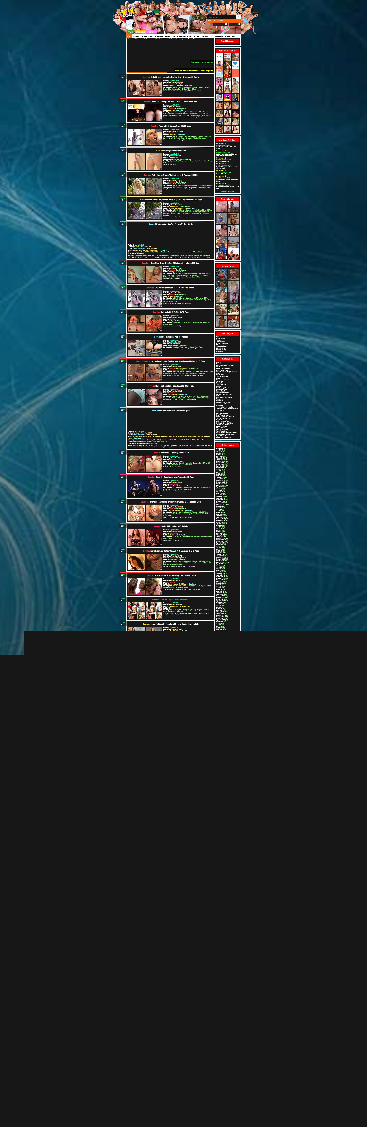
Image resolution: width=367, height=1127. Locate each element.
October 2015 (219, 657)
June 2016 (219, 644)
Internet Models (147, 36)
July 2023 (218, 508)
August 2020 (219, 564)
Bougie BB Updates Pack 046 (175, 942)
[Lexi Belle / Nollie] (219, 105)
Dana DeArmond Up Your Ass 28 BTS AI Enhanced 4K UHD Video (175, 550)
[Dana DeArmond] (235, 81)
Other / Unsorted (220, 348)
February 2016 (220, 650)
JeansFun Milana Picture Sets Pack (175, 336)
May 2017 (218, 626)
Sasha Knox (171, 110)
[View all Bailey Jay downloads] (227, 749)
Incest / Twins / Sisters (222, 404)
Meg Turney (184, 780)
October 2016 (219, 637)
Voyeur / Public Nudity (222, 436)
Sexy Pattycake (185, 682)
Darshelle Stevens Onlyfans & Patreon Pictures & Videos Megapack (226, 155)
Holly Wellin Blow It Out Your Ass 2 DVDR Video (227, 187)
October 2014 (219, 676)
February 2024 (220, 496)
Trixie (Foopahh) (151, 1018)
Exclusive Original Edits (182, 113)
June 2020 (219, 567)
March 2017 (219, 629)
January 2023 (219, 517)
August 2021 (219, 544)
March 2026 (219, 456)
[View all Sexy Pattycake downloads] (227, 725)
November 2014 (220, 674)
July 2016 (218, 642)
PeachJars (184, 731)
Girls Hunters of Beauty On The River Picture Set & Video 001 (175, 844)
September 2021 (220, 543)
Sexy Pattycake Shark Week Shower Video (174, 673)
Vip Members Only (221, 350)
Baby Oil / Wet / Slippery (180, 683)
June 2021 (218, 548)
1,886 (145, 1106)
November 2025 (220, 463)
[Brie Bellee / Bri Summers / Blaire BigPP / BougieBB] (235, 105)
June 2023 (219, 509)
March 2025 (219, 475)
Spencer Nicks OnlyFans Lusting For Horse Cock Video (175, 648)
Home (129, 36)
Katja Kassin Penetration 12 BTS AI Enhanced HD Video (175, 287)
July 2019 (218, 585)
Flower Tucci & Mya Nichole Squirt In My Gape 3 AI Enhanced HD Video (175, 501)
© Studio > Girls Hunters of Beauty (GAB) (180, 829)
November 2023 (220, 501)
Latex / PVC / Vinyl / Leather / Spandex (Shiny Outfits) (194, 115)
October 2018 (219, 599)
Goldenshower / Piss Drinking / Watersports (224, 398)
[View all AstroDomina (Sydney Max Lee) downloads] (227, 718)
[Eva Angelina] (219, 89)
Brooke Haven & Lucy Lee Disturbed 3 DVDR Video (175, 1057)
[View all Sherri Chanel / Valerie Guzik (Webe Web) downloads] (227, 710)
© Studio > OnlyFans (139, 250)
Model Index (219, 36)
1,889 (159, 1106)
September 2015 (220, 658)
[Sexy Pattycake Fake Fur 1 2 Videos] (233, 274)
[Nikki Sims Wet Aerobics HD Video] (221, 286)
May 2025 (218, 472)
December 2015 (220, 654)
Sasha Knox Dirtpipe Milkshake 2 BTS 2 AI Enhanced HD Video (175, 101)
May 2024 (218, 492)
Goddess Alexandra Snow (175, 486)
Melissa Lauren (172, 184)
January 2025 (219, 479)
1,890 (163, 1106)
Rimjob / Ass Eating (221, 420)
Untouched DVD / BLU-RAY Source (195, 138)
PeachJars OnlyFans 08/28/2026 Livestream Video (175, 722)
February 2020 (220, 573)
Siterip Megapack (152, 248)
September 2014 (220, 678)
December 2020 (220, 557)
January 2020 (219, 575)
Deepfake (218, 386)
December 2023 (220, 500)
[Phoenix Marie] (235, 89)
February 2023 (220, 516)
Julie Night (171, 321)
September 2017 (220, 620)
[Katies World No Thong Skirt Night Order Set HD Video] (233, 309)
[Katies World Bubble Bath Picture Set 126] (221, 321)
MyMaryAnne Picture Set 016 (175, 150)
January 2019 (219, 594)
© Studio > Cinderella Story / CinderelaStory (181, 902)
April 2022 (219, 532)
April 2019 (219, 589)
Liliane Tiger (171, 272)
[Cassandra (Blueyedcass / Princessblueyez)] (219, 129)
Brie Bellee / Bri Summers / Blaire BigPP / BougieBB (196, 951)
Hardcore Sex (176, 89)
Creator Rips (140, 253)
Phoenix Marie (172, 134)
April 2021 (219, 551)
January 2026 (219, 460)
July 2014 (218, 681)
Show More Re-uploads (227, 191)
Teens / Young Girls (204, 187)
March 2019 (219, 591)
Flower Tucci (171, 510)
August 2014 (219, 679)
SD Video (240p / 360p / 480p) (176, 138)
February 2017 (220, 631)
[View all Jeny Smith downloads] (219, 765)
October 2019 (219, 580)
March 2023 (219, 514)
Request (227, 36)
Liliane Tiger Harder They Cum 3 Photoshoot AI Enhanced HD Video (175, 263)
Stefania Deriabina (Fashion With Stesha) (180, 632)
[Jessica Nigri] (219, 81)
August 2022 (219, 525)
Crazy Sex (197, 36)
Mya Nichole (180, 510)
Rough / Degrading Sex (222, 421)
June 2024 (219, 490)
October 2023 (220, 503)
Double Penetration (221, 389)
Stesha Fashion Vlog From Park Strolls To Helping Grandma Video (175, 623)
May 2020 (218, 569)
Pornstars (159, 36)
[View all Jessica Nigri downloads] (219, 749)
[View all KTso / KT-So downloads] (219, 710)
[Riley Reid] (227, 89)
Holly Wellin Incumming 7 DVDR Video (175, 452)
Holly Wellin (171, 461)
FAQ (233, 36)
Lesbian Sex (165, 440)
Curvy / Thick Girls (198, 136)
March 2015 (219, 668)
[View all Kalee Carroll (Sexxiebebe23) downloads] (235, 749)
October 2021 (219, 541)
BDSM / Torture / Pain (222, 370)
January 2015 (219, 671)
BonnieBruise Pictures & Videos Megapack (174, 410)
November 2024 (220, 482)
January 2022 (219, 536)
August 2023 (219, 506)
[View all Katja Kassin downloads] (227, 757)
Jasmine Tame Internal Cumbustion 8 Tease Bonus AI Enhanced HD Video (178, 361)
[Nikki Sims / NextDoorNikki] (235, 113)
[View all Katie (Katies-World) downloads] (227, 694)
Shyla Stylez (180, 85)
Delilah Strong (183, 584)
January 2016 (219, 652)
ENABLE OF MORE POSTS (170, 1112)
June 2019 (219, 586)
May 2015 (218, 665)
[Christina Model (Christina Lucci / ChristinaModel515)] (227, 65)
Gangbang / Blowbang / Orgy (224, 394)
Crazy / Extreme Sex (221, 346)
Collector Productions (222, 376)
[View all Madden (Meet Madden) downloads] (235, 694)
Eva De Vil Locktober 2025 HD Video (174, 526)
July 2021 (218, 546)
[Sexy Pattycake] (227, 73)
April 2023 (219, 512)
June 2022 (219, 528)
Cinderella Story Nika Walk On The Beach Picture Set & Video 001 (175, 918)
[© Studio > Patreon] (235, 73)
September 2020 (220, 562)
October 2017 (219, 618)
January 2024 (219, 498)
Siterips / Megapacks (184, 36)
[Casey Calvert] (235, 129)
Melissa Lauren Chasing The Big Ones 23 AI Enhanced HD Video (175, 175)
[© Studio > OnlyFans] (219, 57)
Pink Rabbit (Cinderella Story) (182, 904)
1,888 (154, 1106)
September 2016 (220, 639)
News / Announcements (222, 415)
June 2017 (218, 625)
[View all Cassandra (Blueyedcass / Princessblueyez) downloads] (235, 718)
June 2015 (218, 663)
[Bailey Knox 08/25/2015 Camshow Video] (221, 274)
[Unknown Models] (235, 57)
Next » (169, 1106)
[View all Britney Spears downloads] (227, 702)
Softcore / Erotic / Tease (196, 161)
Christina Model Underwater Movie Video (175, 1032)
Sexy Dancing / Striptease (184, 252)
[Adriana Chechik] (227, 113)
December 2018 (220, 596)
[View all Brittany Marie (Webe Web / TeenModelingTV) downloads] (235, 757)
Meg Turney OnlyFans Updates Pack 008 (175, 771)
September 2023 (220, 504)
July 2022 (218, 527)
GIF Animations (220, 396)
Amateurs (218, 362)
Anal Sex (175, 87)
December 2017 (220, 615)
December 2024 (220, 480)
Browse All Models (227, 770)
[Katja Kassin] (227, 105)
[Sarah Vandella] (227, 129)
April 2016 (219, 647)
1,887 (150, 1106)
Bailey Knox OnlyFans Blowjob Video (174, 967)
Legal (137, 1120)
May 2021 (218, 549)
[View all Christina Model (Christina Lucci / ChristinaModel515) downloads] (235, 702)
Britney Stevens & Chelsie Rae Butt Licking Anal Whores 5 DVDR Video (175, 1081)
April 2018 (219, 609)
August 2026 (219, 448)
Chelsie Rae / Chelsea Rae (185, 1090)
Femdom (167, 36)
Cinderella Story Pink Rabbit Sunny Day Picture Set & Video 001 (175, 893)
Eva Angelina (171, 85)
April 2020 (219, 570)
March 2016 (219, 649)
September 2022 (220, 524)
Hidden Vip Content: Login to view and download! (170, 599)
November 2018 (220, 597)
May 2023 (218, 511)
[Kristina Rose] (227, 121)
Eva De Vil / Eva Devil (174, 535)
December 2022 (220, 519)
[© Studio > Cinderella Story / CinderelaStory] (227, 81)
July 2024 (218, 488)
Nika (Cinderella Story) (180, 929)
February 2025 (220, 477)
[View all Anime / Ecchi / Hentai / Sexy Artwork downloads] (219, 733)
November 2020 (220, 559)
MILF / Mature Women (179, 685)
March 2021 (219, 553)
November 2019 (220, 578)
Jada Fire (170, 394)
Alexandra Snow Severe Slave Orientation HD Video (175, 477)
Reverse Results (234, 24)
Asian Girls (140, 252)
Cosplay (218, 378)
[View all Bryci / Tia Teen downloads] (235, 733)
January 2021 (219, 556)
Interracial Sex (173, 115)
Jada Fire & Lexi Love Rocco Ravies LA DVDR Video (175, 385)
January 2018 (219, 613)
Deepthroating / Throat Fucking (224, 388)
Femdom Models (173, 484)
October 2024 (220, 483)
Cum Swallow (188, 136)
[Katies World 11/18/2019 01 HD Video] (233, 321)
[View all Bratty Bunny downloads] (227, 733)
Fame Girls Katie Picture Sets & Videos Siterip (226, 147)
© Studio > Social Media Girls (154, 436)
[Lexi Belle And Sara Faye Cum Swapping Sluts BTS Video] (221, 309)
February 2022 (220, 535)
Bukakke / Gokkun (221, 375)
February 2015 (220, 670)
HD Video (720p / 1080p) (188, 89)
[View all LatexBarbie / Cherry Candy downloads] (219, 741)
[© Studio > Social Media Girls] (227, 97)
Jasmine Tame (172, 370)
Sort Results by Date (220, 24)
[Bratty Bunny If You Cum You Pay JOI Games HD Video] (233, 298)
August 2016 (219, 641)
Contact (130, 1120)
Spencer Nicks (185, 657)
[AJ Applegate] (235, 121)
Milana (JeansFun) (173, 345)
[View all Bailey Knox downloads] (227, 741)
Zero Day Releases (181, 84)
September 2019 (220, 581)
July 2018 (218, 604)
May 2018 (218, 607)
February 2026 (220, 458)
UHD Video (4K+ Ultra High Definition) (186, 636)
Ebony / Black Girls (202, 396)
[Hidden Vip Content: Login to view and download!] (137, 610)
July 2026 (218, 450)
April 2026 (219, 455)
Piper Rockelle (185, 706)
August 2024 (219, 487)
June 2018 (218, 605)
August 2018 (219, 602)
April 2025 (219, 474)
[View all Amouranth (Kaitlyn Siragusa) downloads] (227, 765)
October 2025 (220, 464)
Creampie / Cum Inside (185, 463)
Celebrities (136, 36)
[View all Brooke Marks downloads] (235, 725)
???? (169, 608)
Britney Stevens (172, 1090)
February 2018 (220, 612)
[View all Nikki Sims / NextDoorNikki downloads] (219, 694)
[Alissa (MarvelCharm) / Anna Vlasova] (219, 97)
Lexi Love (177, 394)
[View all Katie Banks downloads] (219, 757)
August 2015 (219, 660)
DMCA (140, 1120)
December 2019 (220, 577)
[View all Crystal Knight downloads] (235, 765)
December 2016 (220, 634)
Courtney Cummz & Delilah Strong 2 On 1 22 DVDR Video (175, 575)
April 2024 (219, 493)
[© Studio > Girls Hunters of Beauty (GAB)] (235, 97)
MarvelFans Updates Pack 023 (175, 795)
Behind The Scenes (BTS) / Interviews (183, 634)
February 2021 (220, 554)
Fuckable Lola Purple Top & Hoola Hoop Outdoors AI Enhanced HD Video (175, 199)
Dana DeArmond (172, 559)
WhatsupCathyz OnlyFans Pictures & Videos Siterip (174, 224)
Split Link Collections (151, 443)
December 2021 (220, 538)
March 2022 (219, 533)
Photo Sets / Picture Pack (180, 161)
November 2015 (220, 655)
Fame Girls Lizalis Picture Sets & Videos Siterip (227, 180)
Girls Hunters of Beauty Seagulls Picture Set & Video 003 (175, 820)
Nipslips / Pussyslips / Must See (225, 417)
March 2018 (219, 610)
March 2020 (219, 572)
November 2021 (220, 540)
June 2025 (219, 471)
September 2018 (220, 601)
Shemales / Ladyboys (221, 426)
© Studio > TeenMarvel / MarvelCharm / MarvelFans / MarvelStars (187, 804)
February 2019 (220, 593)
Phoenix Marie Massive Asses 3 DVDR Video (175, 126)
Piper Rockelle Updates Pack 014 (175, 697)
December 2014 (220, 673)
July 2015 (218, 662)
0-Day (173, 36)
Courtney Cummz (173, 584)
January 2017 (219, 633)
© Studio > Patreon (198, 829)
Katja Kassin (171, 296)
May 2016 (218, 646)
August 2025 (219, 467)
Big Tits (201, 87)
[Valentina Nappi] (219, 121)
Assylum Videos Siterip (222, 161)
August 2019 (219, 583)
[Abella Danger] (219, 113)
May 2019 (218, 588)
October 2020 (220, 561)
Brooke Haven (172, 1066)
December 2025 (220, 461)
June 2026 (219, 451)
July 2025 (218, 469)
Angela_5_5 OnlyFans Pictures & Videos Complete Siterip (226, 167)
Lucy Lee (180, 1066)
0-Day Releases (220, 345)
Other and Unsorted (139, 248)
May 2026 (218, 453)
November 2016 (220, 636)
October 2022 (220, 522)
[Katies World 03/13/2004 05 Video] (221, 298)
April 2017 (219, 628)
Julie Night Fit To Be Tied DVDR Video (175, 312)
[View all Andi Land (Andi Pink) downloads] (219, 725)
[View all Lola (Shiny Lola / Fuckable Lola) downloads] (235, 741)
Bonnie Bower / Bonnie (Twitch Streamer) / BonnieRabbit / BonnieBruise (185, 436)
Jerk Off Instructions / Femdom (197, 536)
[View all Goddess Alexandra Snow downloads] (219, 702)
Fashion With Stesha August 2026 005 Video (175, 869)
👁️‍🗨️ (142, 438)
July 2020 (218, 565)
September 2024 (220, 485)
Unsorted (205, 36)
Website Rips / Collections (223, 437)
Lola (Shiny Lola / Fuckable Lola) (177, 208)
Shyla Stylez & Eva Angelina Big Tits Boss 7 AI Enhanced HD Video (175, 76)
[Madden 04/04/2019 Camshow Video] (233, 286)
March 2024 (219, 495)
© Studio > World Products (176, 1041)
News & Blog (219, 351)
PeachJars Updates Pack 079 (175, 746)
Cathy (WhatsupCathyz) (153, 250)
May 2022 (218, 530)
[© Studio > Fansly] (235, 65)
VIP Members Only (181, 368)
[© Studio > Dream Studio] (219, 73)
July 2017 (218, 623)
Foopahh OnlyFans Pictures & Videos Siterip (174, 992)
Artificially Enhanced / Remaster (188, 87)
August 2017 (219, 621)
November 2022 (220, 520)
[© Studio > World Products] (219, 65)
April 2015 (219, 666)
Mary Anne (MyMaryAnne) (175, 159)
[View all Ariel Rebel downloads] (219, 718)
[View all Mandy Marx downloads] (235, 710)
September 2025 (220, 466)
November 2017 (220, 617)
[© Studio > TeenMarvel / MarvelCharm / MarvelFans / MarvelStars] (227, 57)
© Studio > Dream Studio (202, 902)
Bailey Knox (184, 976)
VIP (212, 36)
